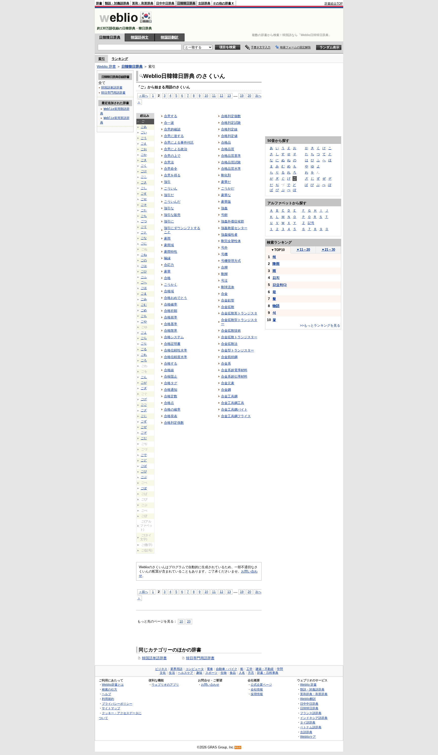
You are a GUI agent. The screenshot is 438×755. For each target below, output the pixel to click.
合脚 (224, 267)
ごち (144, 216)
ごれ (144, 355)
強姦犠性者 (229, 235)
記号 (311, 223)
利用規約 (108, 698)
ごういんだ (172, 202)
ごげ (144, 399)
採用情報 (257, 694)
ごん (144, 377)
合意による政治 (175, 149)
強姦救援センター (234, 228)
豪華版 (226, 202)
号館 (224, 215)
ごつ (144, 221)
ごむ (144, 305)
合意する (170, 116)
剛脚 (224, 274)
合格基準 (170, 324)
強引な (169, 208)
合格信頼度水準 (175, 357)
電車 (210, 668)
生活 (172, 672)
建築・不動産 (265, 668)
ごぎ (144, 388)
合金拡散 (227, 307)
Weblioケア (308, 736)
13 (229, 95)
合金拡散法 (229, 344)
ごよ (144, 332)
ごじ (144, 416)
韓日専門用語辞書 (200, 658)
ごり (144, 343)
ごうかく (170, 285)
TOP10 (278, 250)
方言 (251, 672)
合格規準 (170, 317)
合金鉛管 (227, 300)
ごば (144, 466)
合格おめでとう (175, 298)
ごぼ (144, 488)
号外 (224, 247)
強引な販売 (172, 215)
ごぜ (144, 427)
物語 (276, 306)
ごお (144, 149)
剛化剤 (226, 175)
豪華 (167, 271)
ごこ (144, 177)
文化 (163, 672)
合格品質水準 (231, 169)
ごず (144, 421)
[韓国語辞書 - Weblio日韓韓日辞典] (125, 24)
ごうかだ (227, 188)
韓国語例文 (140, 37)
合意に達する (174, 136)
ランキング (120, 59)
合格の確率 (172, 409)
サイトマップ (111, 708)
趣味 (199, 672)
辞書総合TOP (333, 3)
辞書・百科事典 (267, 672)
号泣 (224, 280)
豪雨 (167, 238)
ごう (144, 138)
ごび (144, 471)
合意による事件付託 (179, 142)
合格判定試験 (231, 123)
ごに (144, 243)
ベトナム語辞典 (310, 727)
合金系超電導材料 (234, 370)
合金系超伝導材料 (234, 376)
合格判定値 (229, 136)
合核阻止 (170, 376)
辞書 (99, 3)
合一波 (169, 123)
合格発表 (170, 416)
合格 (167, 278)
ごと (144, 232)
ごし (144, 188)
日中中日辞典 (165, 3)
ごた (144, 210)
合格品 (226, 142)
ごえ (144, 143)
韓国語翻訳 (169, 37)
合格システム (174, 337)
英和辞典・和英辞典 (313, 694)
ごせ (144, 199)
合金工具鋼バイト (234, 409)
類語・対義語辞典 (117, 3)
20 (249, 95)
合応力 (169, 265)
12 (221, 95)
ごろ (144, 360)
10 (206, 95)
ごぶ (144, 477)
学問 (280, 668)
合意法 (169, 162)
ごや (144, 321)
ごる (144, 349)
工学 (249, 668)
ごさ (144, 182)
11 (214, 95)
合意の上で (172, 156)
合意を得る (172, 175)
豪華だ (226, 182)
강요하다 (279, 285)
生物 (224, 672)
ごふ (144, 277)
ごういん (170, 188)
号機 (224, 254)
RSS (238, 747)
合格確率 (170, 304)
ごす (144, 193)
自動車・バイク (226, 668)
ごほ (144, 288)
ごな (144, 238)
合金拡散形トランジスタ (239, 313)
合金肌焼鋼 (229, 357)
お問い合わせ (210, 684)
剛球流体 (227, 287)
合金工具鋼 (229, 396)
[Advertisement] (250, 20)
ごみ (144, 299)
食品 (233, 672)
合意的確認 (172, 129)
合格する (170, 363)
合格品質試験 (231, 162)
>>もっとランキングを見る (320, 325)
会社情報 (257, 689)
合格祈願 (170, 311)
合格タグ (170, 383)
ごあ (144, 127)
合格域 (169, 291)
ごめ (144, 310)
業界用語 (176, 668)
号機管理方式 (231, 261)
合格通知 (170, 390)
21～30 (328, 249)
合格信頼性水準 (175, 350)
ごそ (144, 205)
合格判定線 (229, 129)
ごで (144, 455)
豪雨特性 (170, 252)
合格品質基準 (231, 156)
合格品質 (227, 149)
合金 (224, 294)
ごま (144, 293)
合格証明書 (172, 344)
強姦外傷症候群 (232, 221)
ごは (144, 266)
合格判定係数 (174, 423)
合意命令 (170, 169)
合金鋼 (226, 390)
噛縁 (167, 258)
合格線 (169, 370)
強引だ (169, 195)
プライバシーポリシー (117, 703)
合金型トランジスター (237, 350)
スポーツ (211, 672)
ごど (144, 460)
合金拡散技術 (231, 330)
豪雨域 (169, 245)
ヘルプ (106, 694)
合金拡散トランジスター (239, 337)
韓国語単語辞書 (154, 658)
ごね (144, 255)
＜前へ (143, 95)
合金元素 (227, 383)
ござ (144, 410)
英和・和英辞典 (142, 3)
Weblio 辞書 (106, 66)
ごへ (144, 282)
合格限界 (170, 330)
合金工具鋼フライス (236, 416)
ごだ (144, 438)
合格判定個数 (231, 116)
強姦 (224, 208)
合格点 (169, 403)
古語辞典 (204, 3)
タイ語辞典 (307, 722)
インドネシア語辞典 (313, 717)
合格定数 (170, 396)
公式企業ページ (261, 684)
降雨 (276, 264)
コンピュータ (195, 668)
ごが (144, 382)
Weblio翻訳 (308, 698)
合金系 (226, 363)
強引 (167, 182)
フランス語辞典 (310, 713)
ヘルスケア (185, 672)
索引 (101, 59)
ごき (144, 160)
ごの (144, 260)
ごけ (144, 171)
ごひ (144, 271)
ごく (144, 165)
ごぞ (144, 432)
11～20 (303, 249)
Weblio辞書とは (113, 684)
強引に (169, 221)
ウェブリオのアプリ (165, 684)
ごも (144, 316)
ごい (144, 132)
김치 (276, 278)
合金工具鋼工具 (232, 403)
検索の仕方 (109, 689)
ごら (144, 338)
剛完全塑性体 (231, 241)
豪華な (226, 195)
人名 (242, 672)
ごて (144, 227)
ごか (144, 155)
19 (242, 95)
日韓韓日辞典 (186, 3)
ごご (144, 405)
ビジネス (161, 668)
